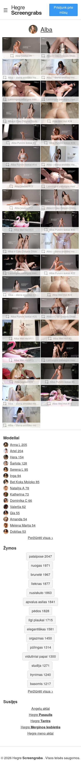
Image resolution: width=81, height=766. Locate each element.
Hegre (26, 9)
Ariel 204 (16, 450)
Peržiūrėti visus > (40, 537)
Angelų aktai (40, 708)
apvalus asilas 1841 (40, 601)
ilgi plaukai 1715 (40, 620)
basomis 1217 (40, 683)
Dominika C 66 (21, 500)
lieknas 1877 (40, 583)
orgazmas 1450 (40, 638)
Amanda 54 (18, 519)
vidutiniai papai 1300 (40, 656)
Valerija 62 (18, 506)
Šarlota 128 (18, 463)
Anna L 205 (18, 444)
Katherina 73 (19, 494)
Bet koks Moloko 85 (24, 481)
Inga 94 (15, 475)
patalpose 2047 (40, 556)
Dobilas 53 (18, 531)
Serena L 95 (19, 469)
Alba (46, 29)
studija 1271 (41, 665)
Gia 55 (15, 512)
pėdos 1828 (40, 610)
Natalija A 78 (19, 488)
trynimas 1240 (40, 674)
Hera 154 (17, 457)
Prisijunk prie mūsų (63, 10)
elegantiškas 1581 (40, 629)
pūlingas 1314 (40, 647)
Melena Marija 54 (23, 525)
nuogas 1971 (40, 565)
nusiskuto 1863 (40, 592)
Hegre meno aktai (40, 733)
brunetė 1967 (40, 574)
